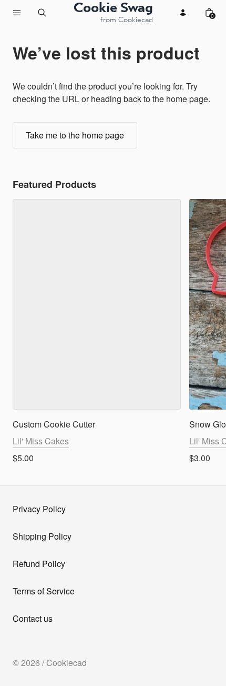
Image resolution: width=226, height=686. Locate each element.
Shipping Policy (42, 536)
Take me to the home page (75, 135)
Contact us (33, 618)
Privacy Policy (39, 509)
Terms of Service (44, 591)
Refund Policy (39, 564)
